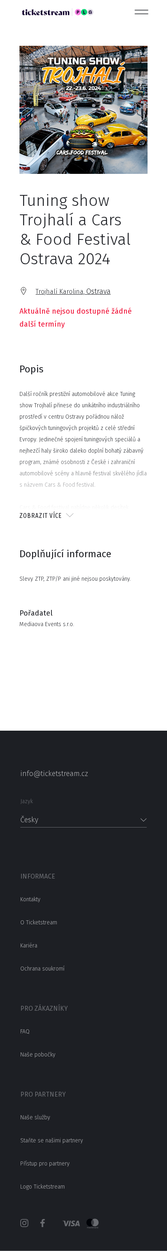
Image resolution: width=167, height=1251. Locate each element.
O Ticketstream (38, 922)
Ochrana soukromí (42, 968)
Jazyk (26, 801)
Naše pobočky (38, 1054)
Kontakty (30, 899)
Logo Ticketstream (42, 1186)
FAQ (25, 1031)
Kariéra (28, 945)
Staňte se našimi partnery (51, 1140)
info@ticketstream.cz (54, 773)
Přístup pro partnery (45, 1163)
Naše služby (35, 1117)
